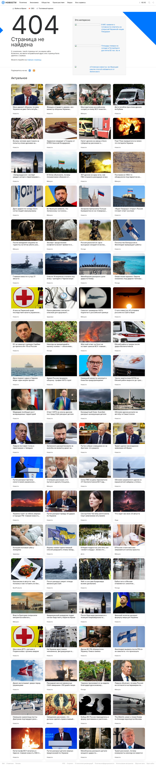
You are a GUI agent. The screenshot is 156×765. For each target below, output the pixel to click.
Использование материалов (124, 763)
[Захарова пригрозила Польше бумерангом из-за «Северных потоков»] (95, 201)
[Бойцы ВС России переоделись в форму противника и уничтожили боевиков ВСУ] (95, 710)
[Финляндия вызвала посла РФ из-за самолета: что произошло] (129, 642)
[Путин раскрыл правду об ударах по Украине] (61, 506)
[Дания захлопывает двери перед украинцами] (27, 676)
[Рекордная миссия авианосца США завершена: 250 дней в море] (61, 676)
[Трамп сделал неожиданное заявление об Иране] (129, 439)
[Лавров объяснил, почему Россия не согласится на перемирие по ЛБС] (129, 676)
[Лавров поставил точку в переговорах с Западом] (27, 439)
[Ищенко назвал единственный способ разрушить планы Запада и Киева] (61, 540)
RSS (63, 763)
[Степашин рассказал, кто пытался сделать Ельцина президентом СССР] (61, 472)
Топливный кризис (46, 8)
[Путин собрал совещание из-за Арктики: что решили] (95, 439)
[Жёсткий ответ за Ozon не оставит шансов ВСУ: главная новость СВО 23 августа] (95, 337)
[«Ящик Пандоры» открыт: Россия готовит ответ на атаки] (129, 201)
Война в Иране (20, 8)
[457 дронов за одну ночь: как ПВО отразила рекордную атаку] (95, 167)
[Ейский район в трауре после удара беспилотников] (129, 337)
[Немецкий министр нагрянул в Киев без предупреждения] (95, 371)
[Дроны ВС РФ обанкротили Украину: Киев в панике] (95, 642)
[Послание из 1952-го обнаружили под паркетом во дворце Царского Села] (129, 167)
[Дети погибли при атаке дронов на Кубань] (129, 100)
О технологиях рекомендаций (84, 763)
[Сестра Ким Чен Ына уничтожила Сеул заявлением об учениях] (95, 506)
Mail (3, 763)
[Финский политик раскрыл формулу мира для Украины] (129, 608)
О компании (10, 763)
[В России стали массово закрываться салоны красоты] (129, 540)
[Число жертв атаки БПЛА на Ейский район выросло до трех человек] (129, 371)
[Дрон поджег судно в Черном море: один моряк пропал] (27, 371)
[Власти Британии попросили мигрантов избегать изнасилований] (27, 608)
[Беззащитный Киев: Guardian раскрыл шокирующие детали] (95, 405)
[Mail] (3, 2)
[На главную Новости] (10, 2)
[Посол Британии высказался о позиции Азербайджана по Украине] (95, 608)
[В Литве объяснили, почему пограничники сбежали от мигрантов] (61, 167)
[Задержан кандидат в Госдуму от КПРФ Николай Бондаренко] (61, 134)
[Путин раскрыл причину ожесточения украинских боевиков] (27, 472)
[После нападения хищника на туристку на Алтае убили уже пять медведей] (27, 235)
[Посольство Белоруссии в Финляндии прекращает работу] (129, 235)
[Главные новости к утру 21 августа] (27, 269)
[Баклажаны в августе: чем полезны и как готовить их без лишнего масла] (27, 574)
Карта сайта (150, 763)
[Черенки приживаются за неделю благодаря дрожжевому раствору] (95, 676)
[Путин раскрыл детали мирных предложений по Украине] (61, 743)
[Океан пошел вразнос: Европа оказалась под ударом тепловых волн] (129, 269)
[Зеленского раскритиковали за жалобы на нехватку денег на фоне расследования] (61, 439)
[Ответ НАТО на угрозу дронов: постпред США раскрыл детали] (61, 405)
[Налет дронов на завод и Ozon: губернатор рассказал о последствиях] (95, 134)
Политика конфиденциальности (104, 763)
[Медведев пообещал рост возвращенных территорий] (27, 405)
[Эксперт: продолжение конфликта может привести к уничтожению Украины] (61, 235)
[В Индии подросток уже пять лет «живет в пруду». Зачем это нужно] (95, 540)
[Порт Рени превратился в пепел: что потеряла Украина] (129, 134)
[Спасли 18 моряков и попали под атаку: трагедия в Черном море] (61, 269)
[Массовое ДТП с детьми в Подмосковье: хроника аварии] (27, 642)
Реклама (18, 763)
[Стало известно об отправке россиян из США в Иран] (129, 303)
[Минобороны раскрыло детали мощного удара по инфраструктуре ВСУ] (95, 743)
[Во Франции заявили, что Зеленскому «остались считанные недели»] (61, 201)
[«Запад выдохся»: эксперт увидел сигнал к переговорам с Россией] (27, 167)
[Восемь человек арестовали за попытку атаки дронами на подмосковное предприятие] (27, 134)
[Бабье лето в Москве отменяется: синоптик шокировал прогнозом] (129, 574)
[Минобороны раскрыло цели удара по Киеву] (95, 269)
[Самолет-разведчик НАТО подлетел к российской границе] (95, 303)
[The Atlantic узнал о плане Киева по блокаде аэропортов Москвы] (129, 710)
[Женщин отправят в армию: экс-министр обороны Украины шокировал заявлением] (61, 100)
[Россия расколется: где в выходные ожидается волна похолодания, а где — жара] (95, 235)
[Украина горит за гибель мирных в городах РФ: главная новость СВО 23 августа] (27, 506)
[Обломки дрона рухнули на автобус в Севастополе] (129, 405)
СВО (32, 8)
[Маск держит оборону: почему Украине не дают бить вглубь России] (27, 100)
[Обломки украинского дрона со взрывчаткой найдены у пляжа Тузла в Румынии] (129, 472)
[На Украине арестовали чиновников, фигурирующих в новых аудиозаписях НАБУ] (61, 642)
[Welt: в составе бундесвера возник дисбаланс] (95, 574)
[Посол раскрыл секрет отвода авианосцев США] (61, 574)
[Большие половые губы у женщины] (27, 540)
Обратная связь (140, 763)
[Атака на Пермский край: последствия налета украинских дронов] (27, 303)
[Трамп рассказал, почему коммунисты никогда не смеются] (129, 743)
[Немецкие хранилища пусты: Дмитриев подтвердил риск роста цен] (27, 710)
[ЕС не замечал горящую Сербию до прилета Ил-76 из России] (27, 337)
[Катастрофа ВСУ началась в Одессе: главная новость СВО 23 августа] (27, 743)
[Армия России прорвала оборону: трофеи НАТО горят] (61, 371)
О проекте (70, 763)
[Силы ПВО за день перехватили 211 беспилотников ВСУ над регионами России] (95, 472)
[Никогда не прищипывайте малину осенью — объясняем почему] (61, 337)
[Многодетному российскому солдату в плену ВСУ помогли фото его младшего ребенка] (95, 100)
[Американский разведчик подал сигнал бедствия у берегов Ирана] (61, 608)
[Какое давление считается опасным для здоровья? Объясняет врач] (61, 303)
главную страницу (34, 60)
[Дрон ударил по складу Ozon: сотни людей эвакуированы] (27, 201)
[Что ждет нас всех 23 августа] (129, 506)
